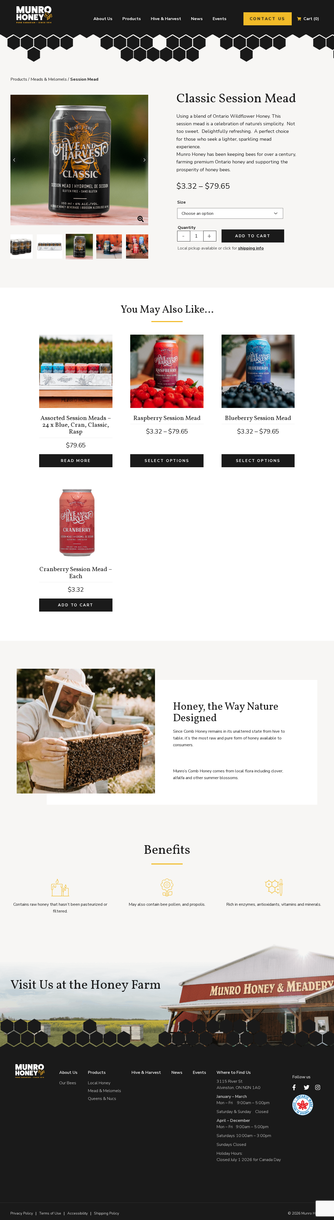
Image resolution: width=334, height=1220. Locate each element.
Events (219, 19)
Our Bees (67, 1083)
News (197, 19)
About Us (102, 19)
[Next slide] (144, 160)
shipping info (251, 248)
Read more (76, 460)
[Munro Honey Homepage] (33, 14)
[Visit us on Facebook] (296, 1087)
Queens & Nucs (102, 1098)
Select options (167, 460)
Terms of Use (50, 1213)
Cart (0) (311, 19)
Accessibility (77, 1213)
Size (181, 202)
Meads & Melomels (49, 79)
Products (131, 19)
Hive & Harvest (166, 19)
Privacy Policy (21, 1213)
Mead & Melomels (104, 1091)
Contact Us (268, 18)
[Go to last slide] (14, 160)
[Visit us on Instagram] (319, 1087)
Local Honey (99, 1083)
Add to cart (253, 236)
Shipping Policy (106, 1213)
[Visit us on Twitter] (308, 1087)
